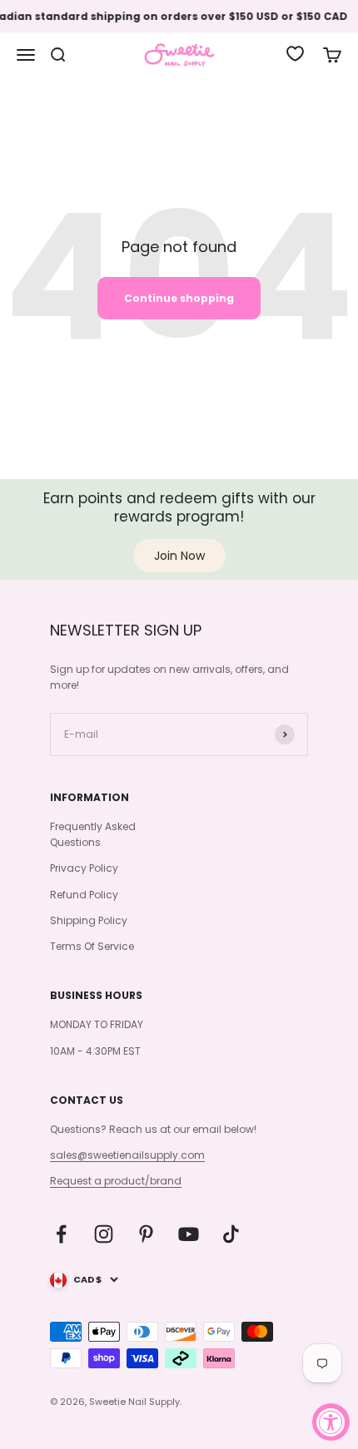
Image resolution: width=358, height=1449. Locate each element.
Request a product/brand (115, 1181)
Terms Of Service (92, 946)
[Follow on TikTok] (231, 1234)
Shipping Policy (88, 920)
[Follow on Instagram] (103, 1234)
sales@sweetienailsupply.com (127, 1155)
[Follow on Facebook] (61, 1234)
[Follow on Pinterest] (146, 1234)
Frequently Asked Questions (93, 834)
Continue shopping (179, 298)
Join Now (179, 555)
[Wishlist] (295, 54)
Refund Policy (84, 895)
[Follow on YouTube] (188, 1234)
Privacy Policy (84, 868)
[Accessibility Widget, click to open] (331, 1422)
